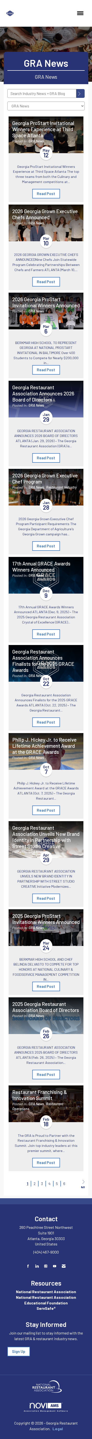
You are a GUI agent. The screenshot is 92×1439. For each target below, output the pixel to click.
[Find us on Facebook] (28, 1266)
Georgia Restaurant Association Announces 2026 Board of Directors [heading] (43, 393)
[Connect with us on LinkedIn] (37, 1266)
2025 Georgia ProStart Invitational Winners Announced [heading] (46, 919)
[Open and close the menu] (53, 13)
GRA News (36, 141)
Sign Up (18, 1351)
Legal (58, 1428)
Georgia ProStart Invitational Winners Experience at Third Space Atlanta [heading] (43, 129)
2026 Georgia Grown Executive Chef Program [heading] (45, 478)
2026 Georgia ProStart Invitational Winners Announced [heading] (46, 302)
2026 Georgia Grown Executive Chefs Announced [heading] (45, 214)
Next (83, 1186)
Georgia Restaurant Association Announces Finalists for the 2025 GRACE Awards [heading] (43, 661)
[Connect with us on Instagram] (46, 1266)
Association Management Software (46, 1411)
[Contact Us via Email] (63, 1266)
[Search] (80, 93)
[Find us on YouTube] (55, 1266)
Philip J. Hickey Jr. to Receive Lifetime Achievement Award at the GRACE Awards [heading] (44, 746)
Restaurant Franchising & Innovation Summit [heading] (39, 1095)
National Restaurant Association (46, 1291)
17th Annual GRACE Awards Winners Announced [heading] (41, 567)
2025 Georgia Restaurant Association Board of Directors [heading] (45, 1007)
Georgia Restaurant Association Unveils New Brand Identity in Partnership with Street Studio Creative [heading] (45, 837)
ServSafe (45, 1308)
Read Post (46, 193)
